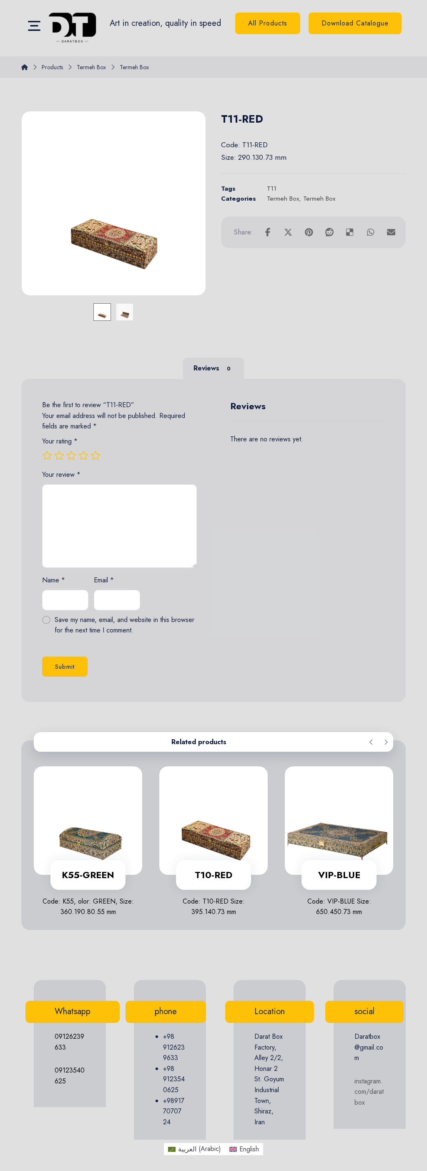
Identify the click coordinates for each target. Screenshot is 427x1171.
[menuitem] (194, 1149)
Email (104, 580)
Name (53, 580)
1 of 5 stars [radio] (47, 456)
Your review (61, 474)
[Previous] (371, 742)
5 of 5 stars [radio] (95, 456)
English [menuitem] (249, 1149)
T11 (271, 188)
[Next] (386, 742)
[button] (34, 25)
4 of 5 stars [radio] (83, 456)
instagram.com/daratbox (369, 1091)
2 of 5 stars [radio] (59, 456)
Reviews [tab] (212, 368)
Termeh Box (283, 198)
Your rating (60, 441)
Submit (65, 666)
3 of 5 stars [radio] (71, 456)
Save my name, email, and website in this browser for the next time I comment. (124, 625)
